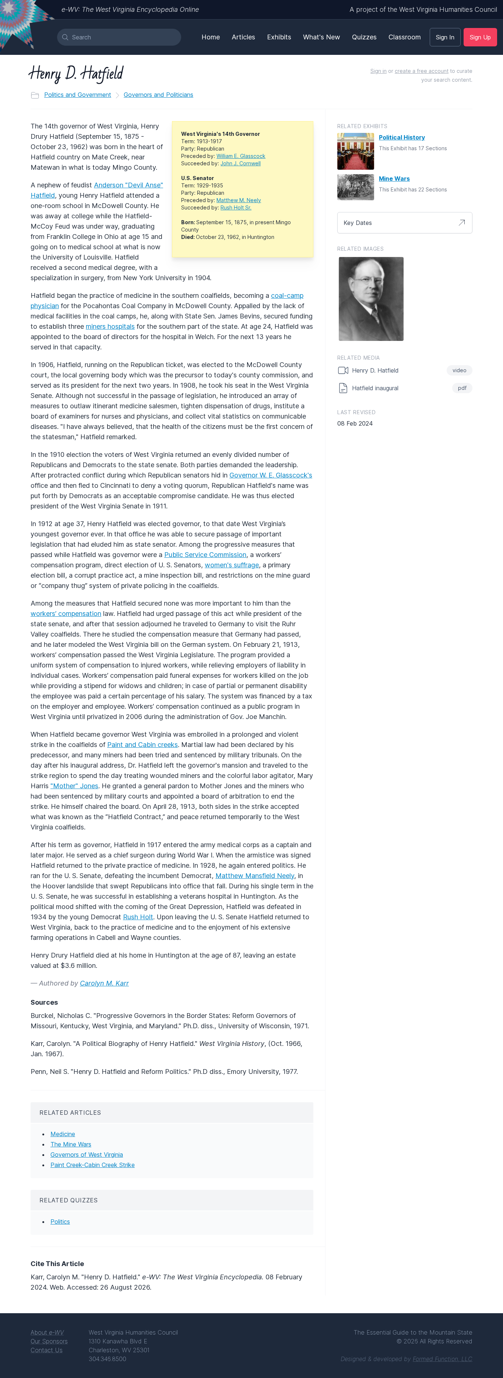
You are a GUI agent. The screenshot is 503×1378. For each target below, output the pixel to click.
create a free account (422, 71)
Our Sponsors (49, 1341)
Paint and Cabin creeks (142, 744)
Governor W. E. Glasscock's (270, 475)
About (47, 1332)
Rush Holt (138, 917)
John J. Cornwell (241, 163)
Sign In (445, 37)
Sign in (378, 71)
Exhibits (279, 37)
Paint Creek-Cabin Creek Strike (92, 1165)
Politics (60, 1221)
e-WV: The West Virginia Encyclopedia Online (130, 9)
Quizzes (364, 37)
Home (210, 37)
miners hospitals (110, 326)
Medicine (62, 1134)
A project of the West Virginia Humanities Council (423, 9)
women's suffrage (232, 565)
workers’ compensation (66, 613)
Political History (402, 137)
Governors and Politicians (158, 94)
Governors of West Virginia (86, 1154)
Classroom (404, 37)
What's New (321, 37)
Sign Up (480, 37)
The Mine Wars (70, 1144)
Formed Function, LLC (442, 1359)
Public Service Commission (205, 554)
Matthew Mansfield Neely (254, 876)
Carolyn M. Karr (104, 983)
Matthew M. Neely (239, 200)
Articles (243, 37)
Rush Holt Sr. (236, 207)
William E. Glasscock (241, 156)
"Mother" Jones (74, 786)
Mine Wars (394, 178)
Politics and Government (77, 94)
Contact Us (47, 1350)
